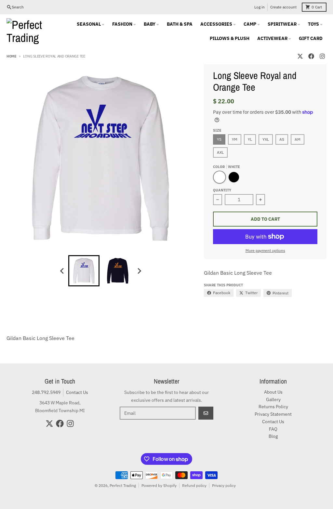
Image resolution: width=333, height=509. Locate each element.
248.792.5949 (46, 392)
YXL (265, 139)
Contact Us (77, 392)
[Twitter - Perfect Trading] (300, 56)
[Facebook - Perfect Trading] (311, 56)
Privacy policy (224, 485)
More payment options (265, 250)
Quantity (222, 190)
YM (234, 139)
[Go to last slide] (62, 270)
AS (281, 139)
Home (12, 56)
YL (250, 139)
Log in (259, 7)
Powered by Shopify (159, 485)
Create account (283, 7)
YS (219, 139)
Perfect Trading (123, 485)
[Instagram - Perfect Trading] (322, 56)
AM (297, 139)
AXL (220, 152)
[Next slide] (139, 270)
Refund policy (194, 485)
